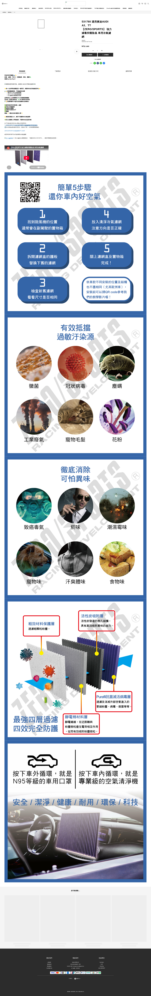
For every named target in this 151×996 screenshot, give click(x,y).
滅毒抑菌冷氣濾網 (67, 8)
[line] (95, 63)
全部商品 (4, 12)
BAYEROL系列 (48, 8)
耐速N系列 (41, 8)
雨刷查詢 (125, 8)
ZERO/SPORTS (57, 8)
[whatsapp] (101, 63)
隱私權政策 (49, 966)
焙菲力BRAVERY (101, 968)
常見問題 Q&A (49, 968)
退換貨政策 (49, 964)
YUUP (102, 964)
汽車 (14, 12)
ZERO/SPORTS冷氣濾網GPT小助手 (14, 131)
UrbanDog (102, 966)
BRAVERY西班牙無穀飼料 (86, 8)
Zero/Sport (102, 962)
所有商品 (21, 8)
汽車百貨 (76, 8)
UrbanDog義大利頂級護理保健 (113, 8)
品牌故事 (49, 962)
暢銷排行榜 (26, 8)
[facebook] (98, 63)
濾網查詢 (130, 8)
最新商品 (34, 8)
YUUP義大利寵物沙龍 (99, 8)
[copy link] (104, 63)
